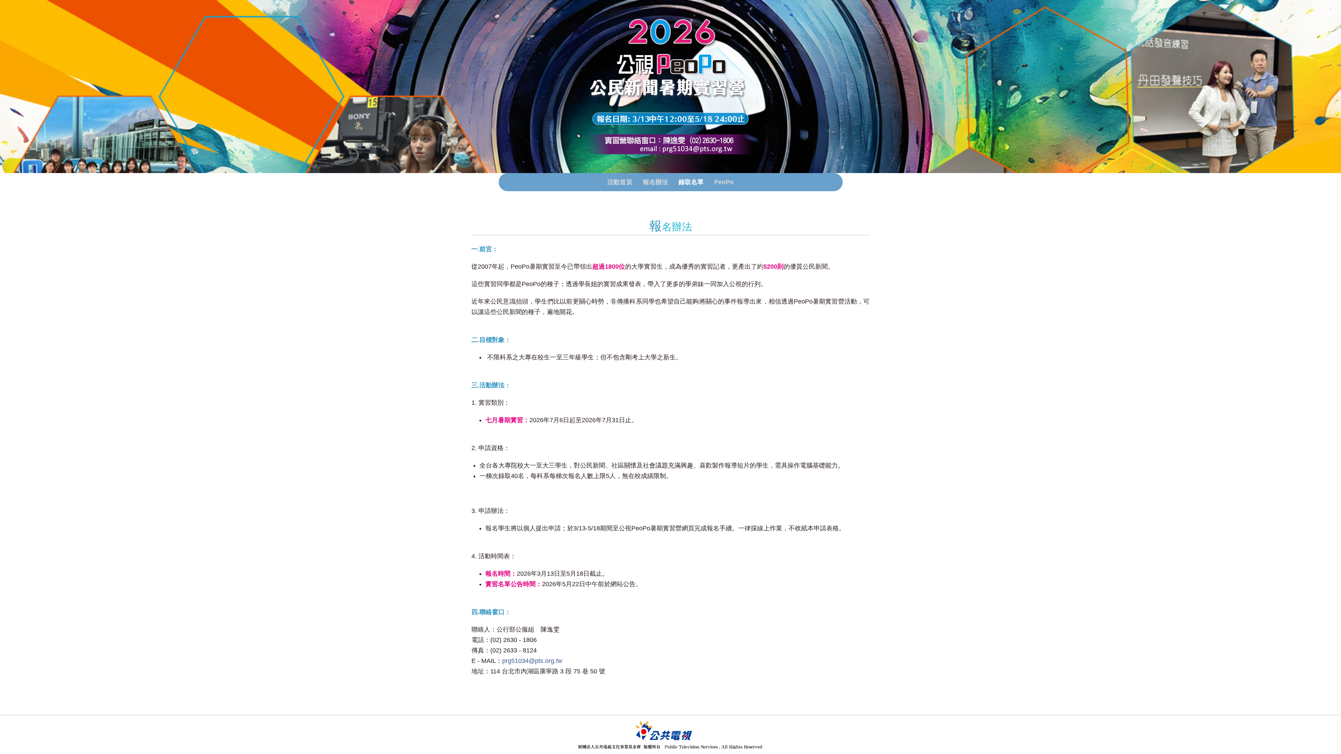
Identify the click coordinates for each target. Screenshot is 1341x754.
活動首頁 (619, 182)
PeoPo (724, 182)
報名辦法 (655, 182)
